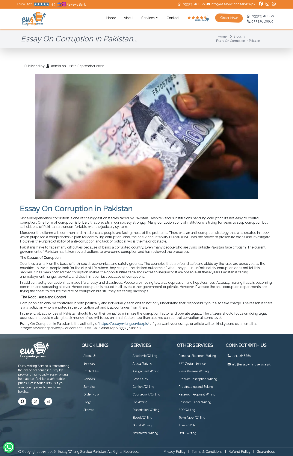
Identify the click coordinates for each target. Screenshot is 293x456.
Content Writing (143, 386)
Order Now (91, 394)
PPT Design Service (192, 363)
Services (89, 363)
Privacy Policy (174, 452)
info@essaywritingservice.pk (233, 4)
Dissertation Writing (146, 410)
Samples (89, 386)
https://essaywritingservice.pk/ (124, 324)
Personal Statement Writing (197, 356)
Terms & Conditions (207, 452)
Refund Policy (239, 452)
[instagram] (267, 4)
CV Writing (140, 402)
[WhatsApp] (274, 4)
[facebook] (261, 4)
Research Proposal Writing (197, 394)
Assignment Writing (146, 371)
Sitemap (89, 410)
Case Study (140, 379)
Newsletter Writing (145, 433)
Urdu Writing (187, 433)
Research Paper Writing (195, 402)
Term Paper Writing (192, 417)
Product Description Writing (198, 379)
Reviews (89, 379)
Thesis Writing (188, 425)
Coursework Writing (146, 394)
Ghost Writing (142, 425)
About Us (89, 356)
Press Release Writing (194, 371)
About (129, 18)
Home (111, 18)
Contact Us (91, 371)
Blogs (238, 36)
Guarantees (266, 452)
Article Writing (142, 363)
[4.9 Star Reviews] (198, 18)
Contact (173, 18)
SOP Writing (187, 410)
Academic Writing (145, 356)
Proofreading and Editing (196, 386)
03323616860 (194, 4)
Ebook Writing (142, 417)
